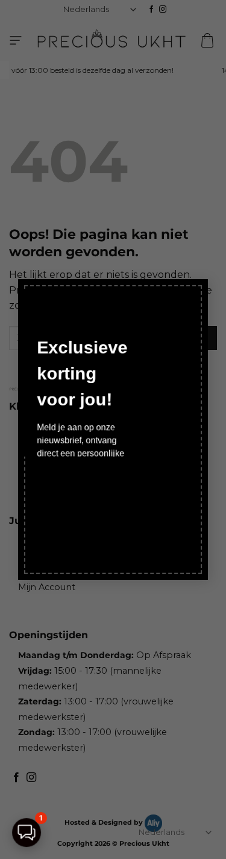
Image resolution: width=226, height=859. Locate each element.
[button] (26, 832)
